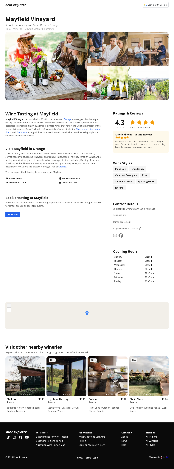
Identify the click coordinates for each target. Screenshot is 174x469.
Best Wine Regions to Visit (49, 440)
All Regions (151, 436)
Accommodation (17, 182)
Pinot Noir (21, 132)
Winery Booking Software (92, 436)
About (124, 436)
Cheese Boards (70, 182)
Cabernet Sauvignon (126, 175)
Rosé (144, 175)
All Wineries (152, 440)
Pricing (82, 440)
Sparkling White (146, 181)
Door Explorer (15, 5)
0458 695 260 (119, 215)
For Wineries (85, 432)
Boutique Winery (71, 178)
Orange (50, 28)
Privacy (79, 457)
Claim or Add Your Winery (92, 444)
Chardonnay (82, 129)
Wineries (17, 28)
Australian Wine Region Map (50, 444)
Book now (13, 214)
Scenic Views (15, 178)
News (124, 440)
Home (8, 28)
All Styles (150, 444)
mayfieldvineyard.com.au (125, 228)
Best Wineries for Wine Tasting (52, 436)
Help (123, 444)
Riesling (119, 187)
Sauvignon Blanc (123, 181)
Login (95, 457)
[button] (87, 313)
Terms (87, 457)
